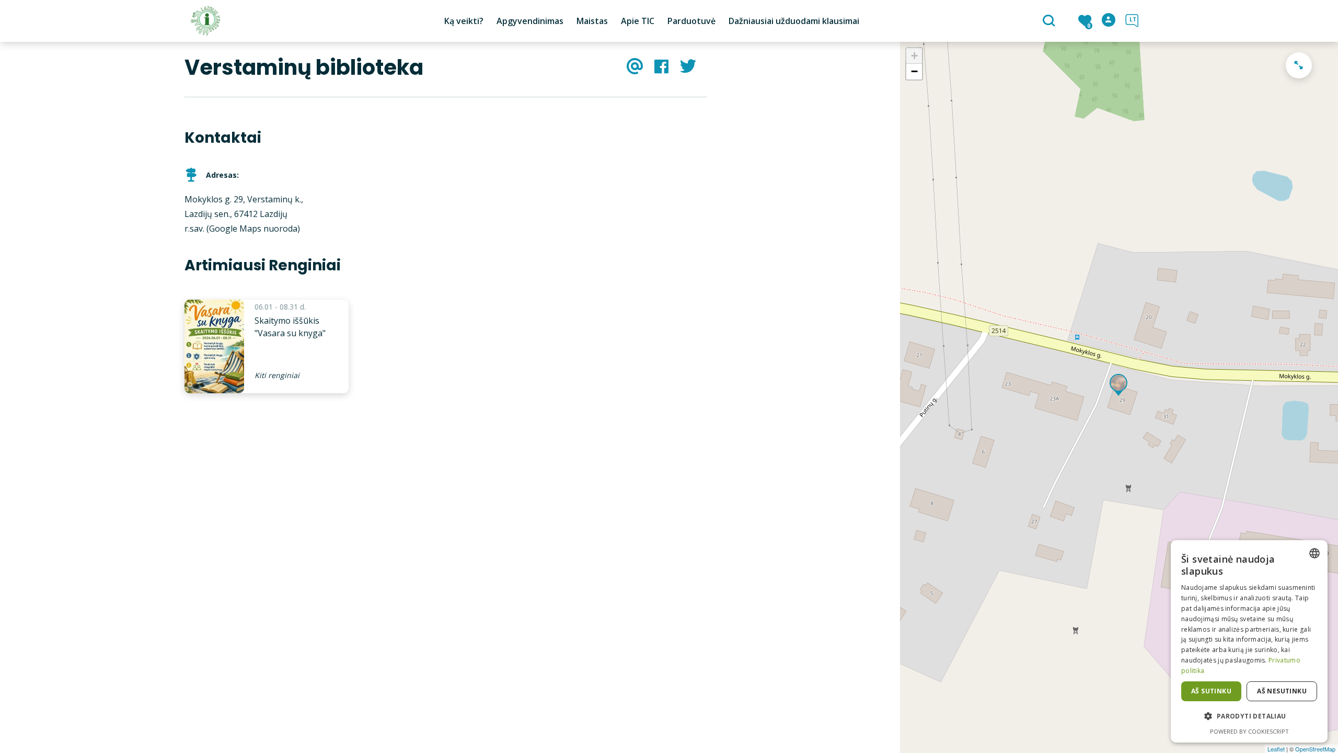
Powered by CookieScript (1249, 731)
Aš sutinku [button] (1211, 691)
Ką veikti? (463, 21)
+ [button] (914, 55)
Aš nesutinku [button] (1282, 691)
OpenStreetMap (1315, 749)
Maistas (592, 21)
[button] (1249, 716)
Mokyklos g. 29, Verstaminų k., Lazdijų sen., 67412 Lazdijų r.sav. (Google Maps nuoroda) (243, 213)
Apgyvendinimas (530, 21)
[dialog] (1249, 641)
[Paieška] (1050, 21)
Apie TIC (637, 21)
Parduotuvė (691, 21)
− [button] (914, 71)
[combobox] (1314, 553)
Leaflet (1276, 749)
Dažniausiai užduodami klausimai (794, 21)
